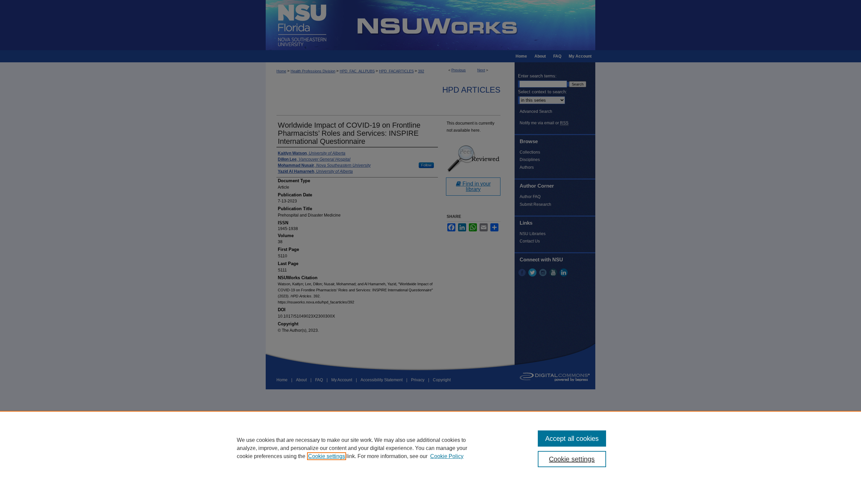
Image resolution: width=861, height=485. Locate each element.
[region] (430, 448)
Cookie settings (326, 456)
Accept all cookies (572, 438)
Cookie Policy (446, 456)
